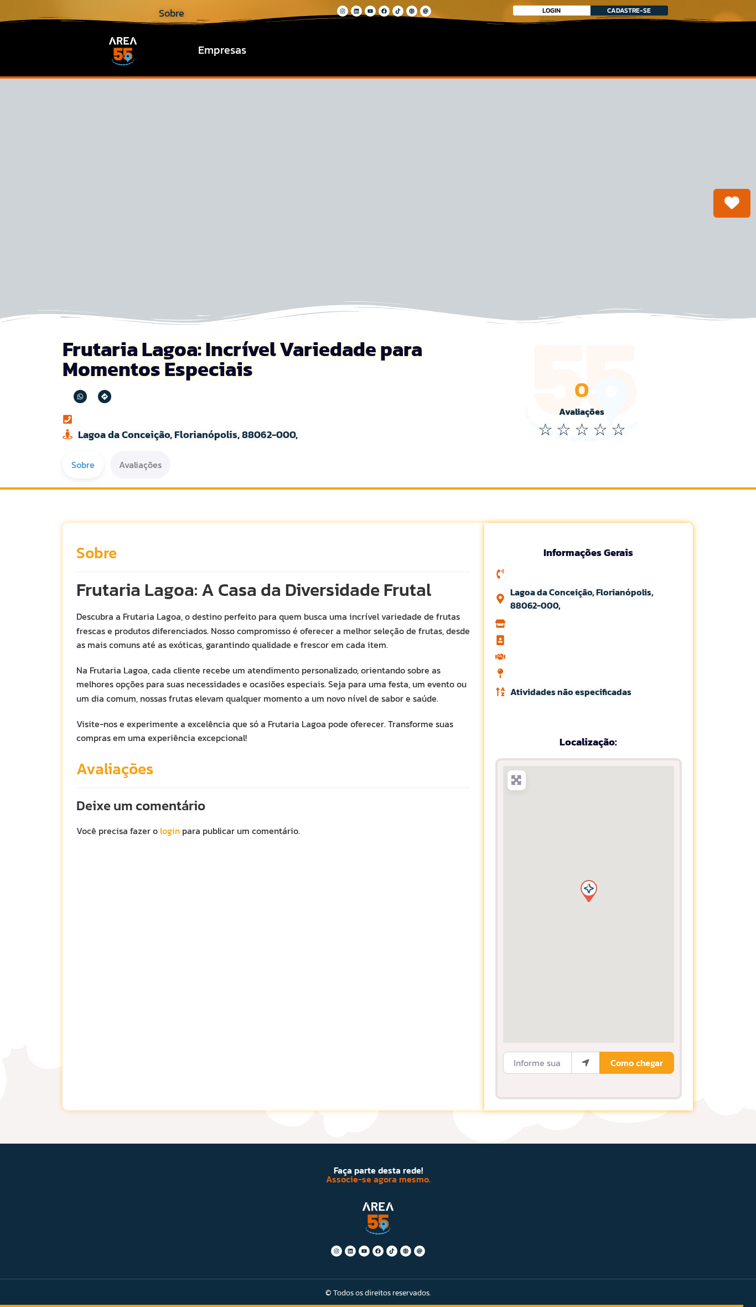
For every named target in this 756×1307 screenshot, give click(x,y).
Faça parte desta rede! (378, 1170)
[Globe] (411, 11)
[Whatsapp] (80, 396)
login (170, 830)
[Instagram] (342, 11)
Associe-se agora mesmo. (378, 1179)
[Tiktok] (397, 11)
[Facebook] (384, 11)
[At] (425, 11)
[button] (588, 890)
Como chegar (636, 1062)
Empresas (222, 50)
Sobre (96, 552)
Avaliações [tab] (140, 464)
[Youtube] (370, 11)
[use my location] (585, 1063)
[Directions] (104, 396)
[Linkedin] (356, 11)
